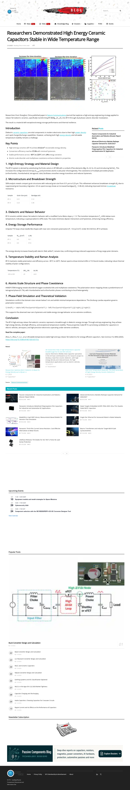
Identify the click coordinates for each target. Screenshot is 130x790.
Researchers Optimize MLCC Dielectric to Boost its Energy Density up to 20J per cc (23, 371)
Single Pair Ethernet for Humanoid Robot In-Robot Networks (100, 417)
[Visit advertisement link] (65, 753)
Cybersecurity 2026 (21, 505)
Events (111, 24)
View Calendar (13, 516)
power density (80, 132)
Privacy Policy (38, 774)
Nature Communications (57, 115)
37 (29, 411)
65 (29, 444)
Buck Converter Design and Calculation (25, 643)
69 (90, 420)
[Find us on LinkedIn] (97, 774)
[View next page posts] (110, 157)
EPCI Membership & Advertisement (55, 774)
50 (29, 399)
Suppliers (90, 24)
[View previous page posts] (106, 157)
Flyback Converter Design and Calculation (28, 673)
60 (90, 433)
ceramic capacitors (20, 132)
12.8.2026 (23, 444)
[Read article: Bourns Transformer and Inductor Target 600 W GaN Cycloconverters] (73, 431)
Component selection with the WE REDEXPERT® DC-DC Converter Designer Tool (43, 511)
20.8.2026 (23, 399)
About (71, 774)
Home (19, 24)
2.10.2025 (10, 45)
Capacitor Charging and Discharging (26, 693)
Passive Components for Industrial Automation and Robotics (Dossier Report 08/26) (106, 136)
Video (46, 24)
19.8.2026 (23, 411)
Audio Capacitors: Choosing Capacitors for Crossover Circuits (34, 700)
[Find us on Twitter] (101, 774)
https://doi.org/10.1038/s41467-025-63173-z (22, 339)
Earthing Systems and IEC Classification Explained (31, 680)
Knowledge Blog (63, 24)
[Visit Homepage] (65, 11)
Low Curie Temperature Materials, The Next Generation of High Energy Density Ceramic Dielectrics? (104, 371)
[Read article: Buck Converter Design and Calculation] (66, 598)
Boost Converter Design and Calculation (28, 652)
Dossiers (77, 24)
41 (90, 399)
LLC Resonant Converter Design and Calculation (30, 659)
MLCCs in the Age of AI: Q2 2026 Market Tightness (31, 686)
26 (29, 422)
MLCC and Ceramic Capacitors (24, 666)
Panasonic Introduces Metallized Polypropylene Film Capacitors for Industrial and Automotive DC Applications (107, 149)
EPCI (9, 780)
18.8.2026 (23, 422)
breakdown (111, 186)
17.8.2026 (84, 420)
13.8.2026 (84, 433)
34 (90, 411)
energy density (65, 135)
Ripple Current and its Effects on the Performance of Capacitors (35, 707)
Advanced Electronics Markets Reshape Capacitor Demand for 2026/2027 (105, 142)
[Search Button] (121, 11)
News (30, 24)
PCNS (100, 24)
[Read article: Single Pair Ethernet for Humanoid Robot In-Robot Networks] (73, 420)
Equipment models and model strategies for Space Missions (36, 499)
